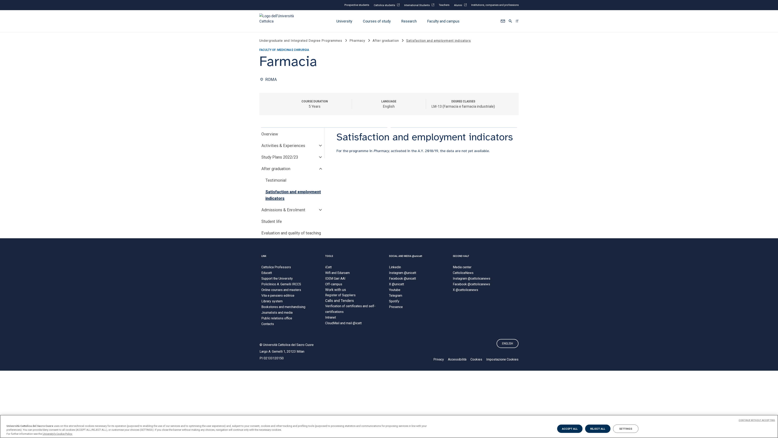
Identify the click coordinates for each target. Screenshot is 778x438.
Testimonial (275, 180)
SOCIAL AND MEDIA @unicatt (405, 256)
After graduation (275, 168)
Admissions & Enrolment (283, 209)
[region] (389, 426)
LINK (263, 256)
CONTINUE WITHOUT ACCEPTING (757, 420)
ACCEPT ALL (570, 428)
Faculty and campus (443, 21)
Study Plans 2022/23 (279, 157)
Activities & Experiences (283, 145)
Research (409, 21)
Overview (269, 134)
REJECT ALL (597, 428)
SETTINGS (625, 428)
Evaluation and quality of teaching (291, 233)
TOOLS (329, 256)
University (344, 21)
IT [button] (517, 21)
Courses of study (377, 21)
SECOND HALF (461, 256)
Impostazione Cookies (502, 359)
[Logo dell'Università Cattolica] (278, 21)
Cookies (476, 359)
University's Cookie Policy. (58, 433)
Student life (271, 221)
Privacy (438, 359)
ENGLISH (507, 343)
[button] (502, 21)
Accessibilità (457, 359)
